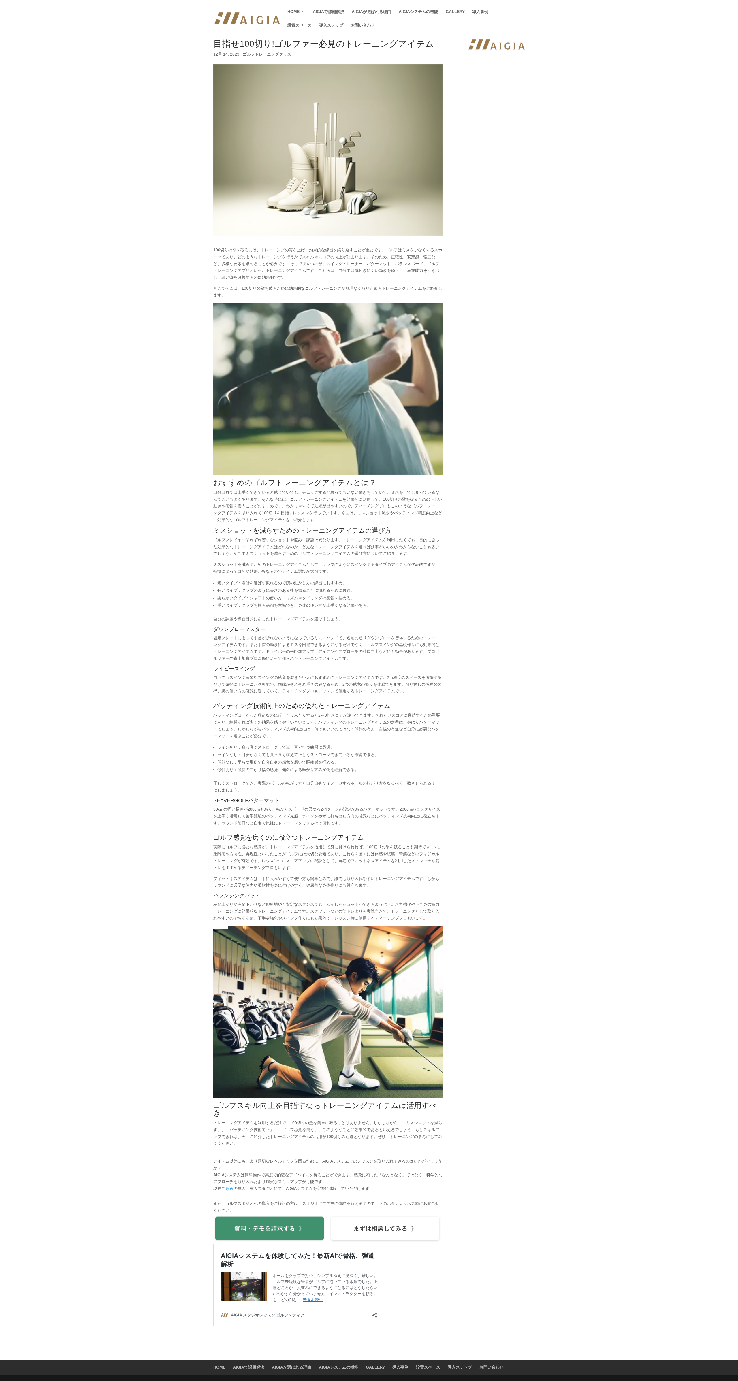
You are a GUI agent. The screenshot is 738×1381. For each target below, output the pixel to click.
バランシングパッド (236, 895)
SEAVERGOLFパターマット (246, 800)
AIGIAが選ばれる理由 (371, 12)
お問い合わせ (363, 25)
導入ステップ (331, 25)
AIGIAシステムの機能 (418, 12)
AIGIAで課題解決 (328, 12)
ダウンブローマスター (239, 629)
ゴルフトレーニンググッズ (267, 54)
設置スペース (299, 25)
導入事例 (480, 12)
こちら (227, 1188)
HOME (293, 12)
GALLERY (455, 12)
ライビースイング (234, 669)
